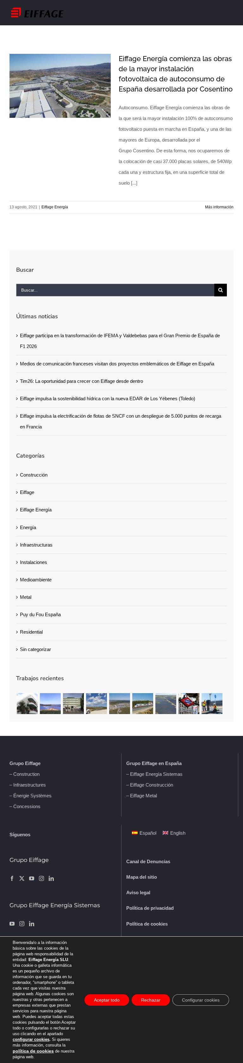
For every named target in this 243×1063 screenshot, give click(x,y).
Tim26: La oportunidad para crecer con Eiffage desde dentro (81, 381)
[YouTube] (31, 878)
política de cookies (33, 1051)
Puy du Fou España (40, 614)
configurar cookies (31, 1039)
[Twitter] (21, 878)
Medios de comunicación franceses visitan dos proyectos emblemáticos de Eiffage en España (117, 363)
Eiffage (27, 492)
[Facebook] (12, 878)
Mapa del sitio (141, 877)
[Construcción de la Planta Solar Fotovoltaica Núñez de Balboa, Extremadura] (166, 703)
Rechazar (150, 1000)
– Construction (24, 774)
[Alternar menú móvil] (230, 10)
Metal (25, 597)
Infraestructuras (36, 544)
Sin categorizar (35, 649)
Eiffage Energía (54, 207)
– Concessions (24, 806)
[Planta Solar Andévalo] (50, 703)
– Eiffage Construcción (149, 785)
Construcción (33, 475)
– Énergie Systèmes (30, 795)
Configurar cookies (201, 1000)
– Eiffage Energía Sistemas (154, 774)
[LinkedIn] (51, 878)
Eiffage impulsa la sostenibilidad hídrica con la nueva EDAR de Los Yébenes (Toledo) (107, 398)
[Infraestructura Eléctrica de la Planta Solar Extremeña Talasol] (119, 703)
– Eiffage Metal (141, 795)
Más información (219, 207)
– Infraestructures (27, 785)
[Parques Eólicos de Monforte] (96, 703)
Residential (31, 632)
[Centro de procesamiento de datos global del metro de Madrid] (189, 703)
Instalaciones (33, 562)
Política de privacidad (150, 908)
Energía (28, 527)
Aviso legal (138, 892)
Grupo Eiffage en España (154, 763)
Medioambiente (36, 579)
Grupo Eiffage (24, 763)
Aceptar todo (107, 1000)
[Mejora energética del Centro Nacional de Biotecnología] (73, 703)
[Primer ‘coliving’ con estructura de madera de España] (27, 703)
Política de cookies (147, 924)
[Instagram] (41, 878)
